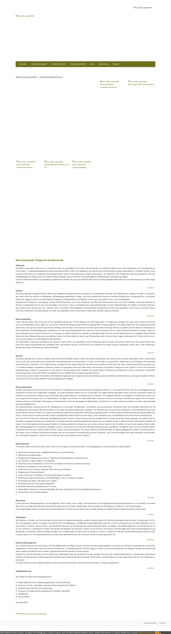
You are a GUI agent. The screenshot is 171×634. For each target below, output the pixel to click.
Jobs (92, 64)
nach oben (150, 288)
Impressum (162, 623)
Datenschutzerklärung (150, 623)
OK (157, 633)
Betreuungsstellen (78, 64)
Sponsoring (103, 64)
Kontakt (116, 64)
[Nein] (160, 633)
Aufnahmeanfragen (39, 64)
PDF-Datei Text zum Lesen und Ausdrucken (33, 614)
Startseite (23, 64)
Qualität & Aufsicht (59, 64)
